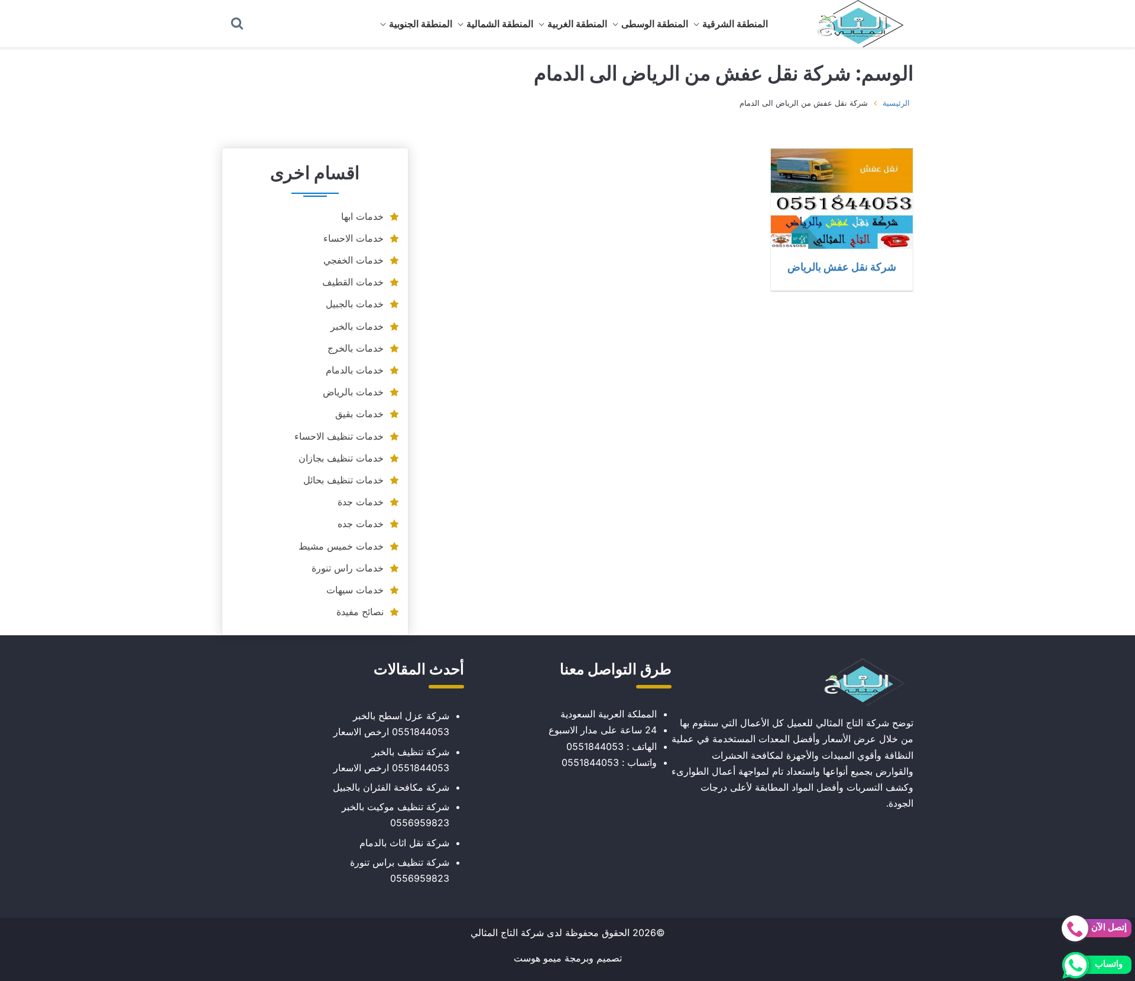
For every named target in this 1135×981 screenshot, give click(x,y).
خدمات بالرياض (353, 392)
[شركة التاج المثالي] (854, 23)
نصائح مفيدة (360, 612)
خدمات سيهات (355, 590)
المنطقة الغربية (577, 24)
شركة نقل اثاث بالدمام (404, 843)
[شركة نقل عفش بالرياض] (842, 198)
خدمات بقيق (359, 414)
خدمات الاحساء (353, 238)
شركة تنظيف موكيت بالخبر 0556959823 (395, 815)
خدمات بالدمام (355, 370)
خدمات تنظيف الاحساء (339, 436)
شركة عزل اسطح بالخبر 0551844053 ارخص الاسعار (391, 724)
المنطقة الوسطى (654, 24)
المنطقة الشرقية (735, 24)
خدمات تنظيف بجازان (341, 458)
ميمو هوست (538, 958)
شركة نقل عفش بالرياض (841, 266)
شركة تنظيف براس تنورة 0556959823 (399, 870)
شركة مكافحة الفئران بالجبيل (391, 787)
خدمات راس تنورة (348, 568)
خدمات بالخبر (357, 326)
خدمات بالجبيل (355, 304)
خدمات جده (361, 524)
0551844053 (595, 746)
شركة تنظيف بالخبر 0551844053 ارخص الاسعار (391, 760)
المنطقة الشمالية (499, 24)
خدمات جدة (361, 502)
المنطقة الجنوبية (420, 24)
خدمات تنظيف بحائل (343, 480)
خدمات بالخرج (355, 348)
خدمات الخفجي (353, 260)
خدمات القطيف (353, 282)
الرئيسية (896, 103)
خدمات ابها (362, 216)
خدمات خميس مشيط (341, 546)
